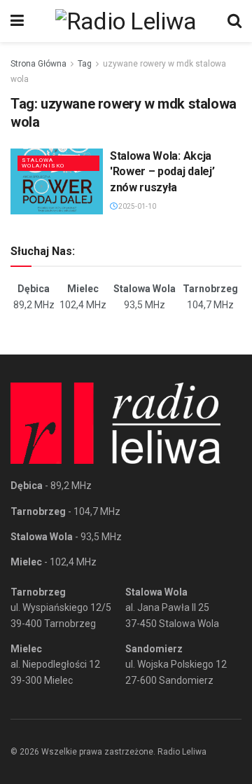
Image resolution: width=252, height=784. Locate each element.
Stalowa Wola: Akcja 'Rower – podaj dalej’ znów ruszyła (162, 171)
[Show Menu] (17, 21)
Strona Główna (38, 64)
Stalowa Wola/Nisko (43, 163)
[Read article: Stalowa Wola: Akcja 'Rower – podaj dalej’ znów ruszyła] (56, 181)
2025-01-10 (136, 206)
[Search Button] (234, 21)
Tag (85, 64)
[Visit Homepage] (126, 21)
